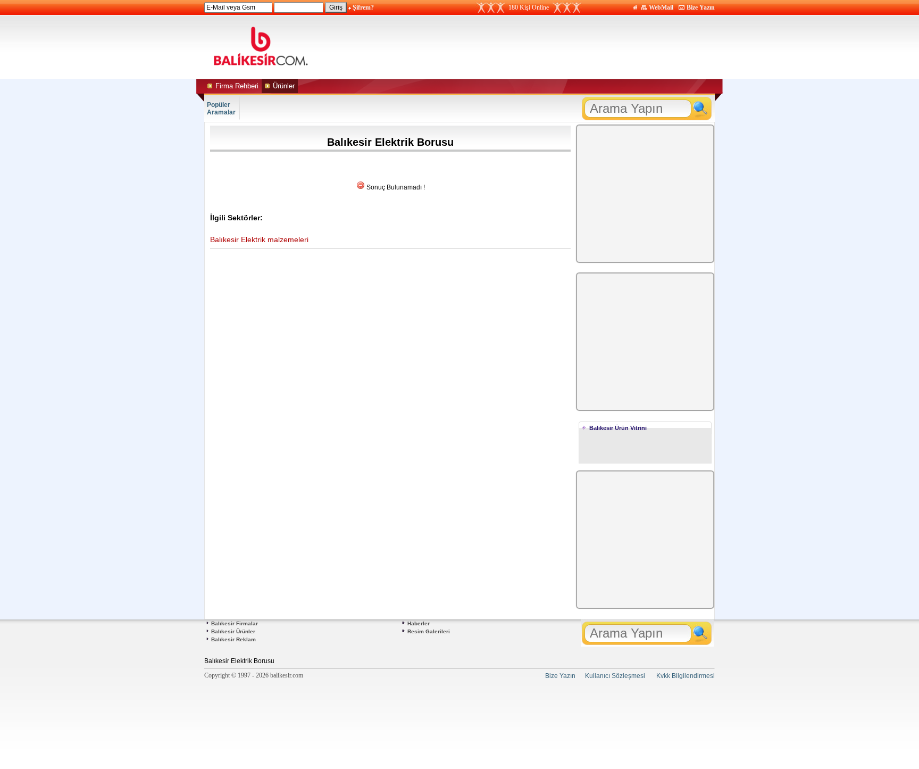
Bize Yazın (701, 7)
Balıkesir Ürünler (233, 631)
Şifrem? (363, 7)
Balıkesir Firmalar (234, 623)
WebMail (661, 7)
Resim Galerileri (428, 631)
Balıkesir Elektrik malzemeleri (259, 239)
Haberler (418, 623)
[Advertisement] (559, 47)
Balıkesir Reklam (233, 639)
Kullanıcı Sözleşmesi (615, 676)
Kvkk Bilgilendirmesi (685, 676)
